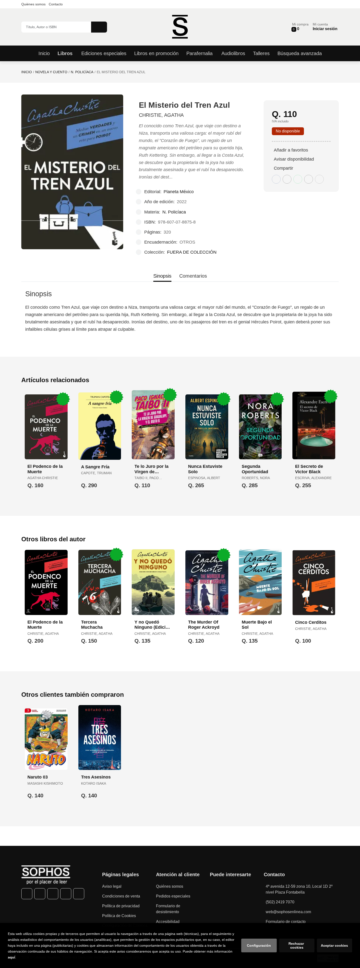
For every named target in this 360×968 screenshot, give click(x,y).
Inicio (26, 72)
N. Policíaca (82, 72)
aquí (11, 957)
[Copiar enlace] (319, 179)
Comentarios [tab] (193, 276)
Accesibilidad (168, 922)
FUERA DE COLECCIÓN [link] (191, 252)
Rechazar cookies (296, 945)
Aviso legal (111, 886)
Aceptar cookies (334, 945)
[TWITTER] (39, 893)
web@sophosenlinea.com (288, 912)
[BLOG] (78, 893)
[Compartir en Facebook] (276, 179)
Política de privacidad (121, 906)
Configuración (259, 945)
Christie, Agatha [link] (161, 115)
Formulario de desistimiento (168, 909)
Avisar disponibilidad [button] (294, 159)
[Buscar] (99, 27)
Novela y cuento (51, 72)
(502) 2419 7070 (280, 902)
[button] (300, 27)
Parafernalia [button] (199, 53)
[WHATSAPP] (65, 893)
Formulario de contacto (286, 922)
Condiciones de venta (121, 896)
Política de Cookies (119, 916)
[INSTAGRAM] (52, 893)
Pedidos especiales (173, 896)
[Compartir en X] (287, 179)
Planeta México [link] (179, 191)
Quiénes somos (33, 4)
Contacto (56, 4)
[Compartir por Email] (308, 179)
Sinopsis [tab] (162, 276)
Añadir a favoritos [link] (291, 150)
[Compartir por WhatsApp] (297, 179)
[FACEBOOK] (26, 893)
